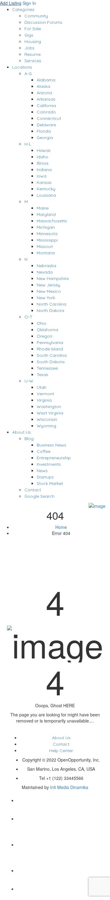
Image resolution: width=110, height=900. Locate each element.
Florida (44, 131)
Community (36, 16)
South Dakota (50, 361)
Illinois (43, 163)
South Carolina (52, 355)
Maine (43, 208)
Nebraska (46, 265)
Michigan (46, 227)
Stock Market (50, 483)
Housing (32, 41)
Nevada (45, 272)
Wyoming (46, 425)
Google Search (39, 496)
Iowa (41, 176)
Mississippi (47, 240)
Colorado (46, 112)
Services (32, 60)
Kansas (44, 182)
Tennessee (47, 368)
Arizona (44, 92)
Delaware (46, 124)
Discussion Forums (43, 22)
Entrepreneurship (54, 458)
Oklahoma (47, 329)
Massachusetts (52, 221)
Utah (41, 387)
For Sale (32, 28)
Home (61, 527)
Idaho (42, 157)
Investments (49, 464)
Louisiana (46, 195)
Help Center (61, 750)
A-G (28, 73)
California (46, 105)
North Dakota (50, 310)
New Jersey (48, 285)
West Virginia (50, 413)
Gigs (28, 35)
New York (46, 297)
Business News (51, 445)
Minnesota (47, 233)
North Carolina (51, 304)
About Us (21, 432)
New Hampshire (53, 278)
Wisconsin (47, 419)
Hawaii (43, 150)
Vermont (45, 393)
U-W (28, 381)
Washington (49, 406)
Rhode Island (50, 349)
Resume (32, 54)
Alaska (43, 86)
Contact (32, 490)
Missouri (45, 246)
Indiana (44, 169)
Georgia (45, 137)
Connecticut (49, 118)
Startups (45, 477)
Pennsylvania (50, 342)
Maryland (46, 214)
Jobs (29, 48)
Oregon (44, 336)
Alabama (46, 80)
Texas (42, 374)
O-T (28, 317)
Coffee (43, 451)
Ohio (41, 323)
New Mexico (49, 291)
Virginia (44, 400)
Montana (46, 253)
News (42, 470)
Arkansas (46, 99)
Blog (29, 438)
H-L (27, 144)
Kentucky (46, 189)
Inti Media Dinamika (69, 787)
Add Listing (10, 3)
